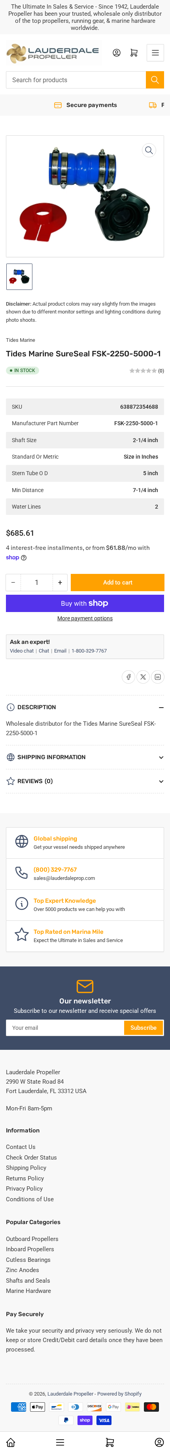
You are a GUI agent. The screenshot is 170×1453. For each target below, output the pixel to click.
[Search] (155, 80)
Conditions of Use (30, 1199)
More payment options (85, 618)
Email (61, 651)
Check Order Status (31, 1157)
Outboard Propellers (32, 1239)
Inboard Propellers (30, 1249)
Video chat (22, 651)
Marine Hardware (28, 1290)
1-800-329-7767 (89, 651)
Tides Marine (20, 340)
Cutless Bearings (28, 1259)
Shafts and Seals (28, 1280)
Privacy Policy (24, 1188)
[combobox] (85, 80)
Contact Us (21, 1147)
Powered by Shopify (119, 1394)
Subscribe (143, 1027)
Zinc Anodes (22, 1270)
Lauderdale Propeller (70, 1394)
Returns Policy (25, 1178)
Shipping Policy (26, 1167)
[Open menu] (155, 52)
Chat (44, 651)
